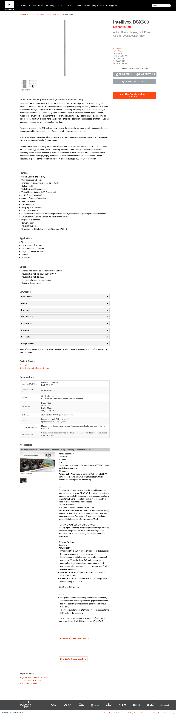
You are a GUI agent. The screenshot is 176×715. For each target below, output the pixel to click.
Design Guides (27, 343)
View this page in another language (132, 95)
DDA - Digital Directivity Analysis (73, 659)
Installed (39, 15)
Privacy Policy (152, 713)
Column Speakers (52, 15)
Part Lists (24, 365)
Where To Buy (128, 713)
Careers (143, 713)
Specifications (120, 58)
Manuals (24, 303)
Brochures (26, 310)
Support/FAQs (120, 63)
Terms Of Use (162, 713)
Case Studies (37, 5)
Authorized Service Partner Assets (34, 368)
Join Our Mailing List (108, 713)
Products (24, 5)
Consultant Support (136, 82)
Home (22, 15)
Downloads (118, 53)
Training (69, 5)
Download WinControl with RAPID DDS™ (75, 638)
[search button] (173, 5)
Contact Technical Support (30, 680)
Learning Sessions (54, 5)
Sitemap (171, 713)
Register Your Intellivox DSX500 (33, 677)
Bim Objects (26, 323)
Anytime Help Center (28, 683)
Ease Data (25, 337)
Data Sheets (26, 297)
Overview (117, 48)
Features (117, 51)
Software (25, 330)
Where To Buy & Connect (95, 5)
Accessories (119, 61)
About (78, 5)
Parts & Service (121, 56)
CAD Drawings (27, 317)
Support (112, 5)
